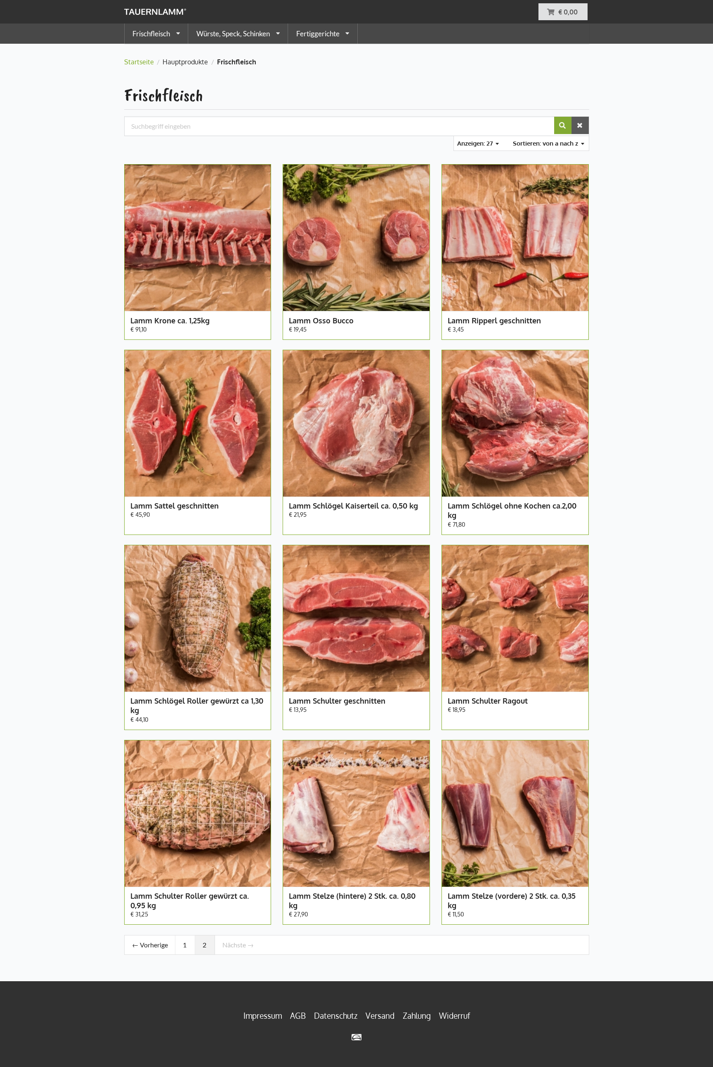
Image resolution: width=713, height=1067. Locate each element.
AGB (298, 1015)
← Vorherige (150, 945)
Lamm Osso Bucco (321, 320)
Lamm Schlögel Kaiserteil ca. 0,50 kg (353, 505)
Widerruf (454, 1015)
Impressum (262, 1015)
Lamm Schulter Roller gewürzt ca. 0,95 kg (189, 900)
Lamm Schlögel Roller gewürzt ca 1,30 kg (196, 705)
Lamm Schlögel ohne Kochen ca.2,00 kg (512, 510)
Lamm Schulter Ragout (488, 700)
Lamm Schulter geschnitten (337, 700)
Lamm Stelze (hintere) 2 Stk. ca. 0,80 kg (352, 900)
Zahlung (417, 1015)
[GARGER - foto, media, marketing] (357, 1037)
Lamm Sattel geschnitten (174, 505)
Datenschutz (335, 1015)
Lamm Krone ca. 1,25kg (170, 320)
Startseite (139, 62)
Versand (380, 1015)
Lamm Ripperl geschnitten (494, 320)
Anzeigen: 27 (476, 143)
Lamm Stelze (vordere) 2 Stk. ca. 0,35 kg (512, 900)
